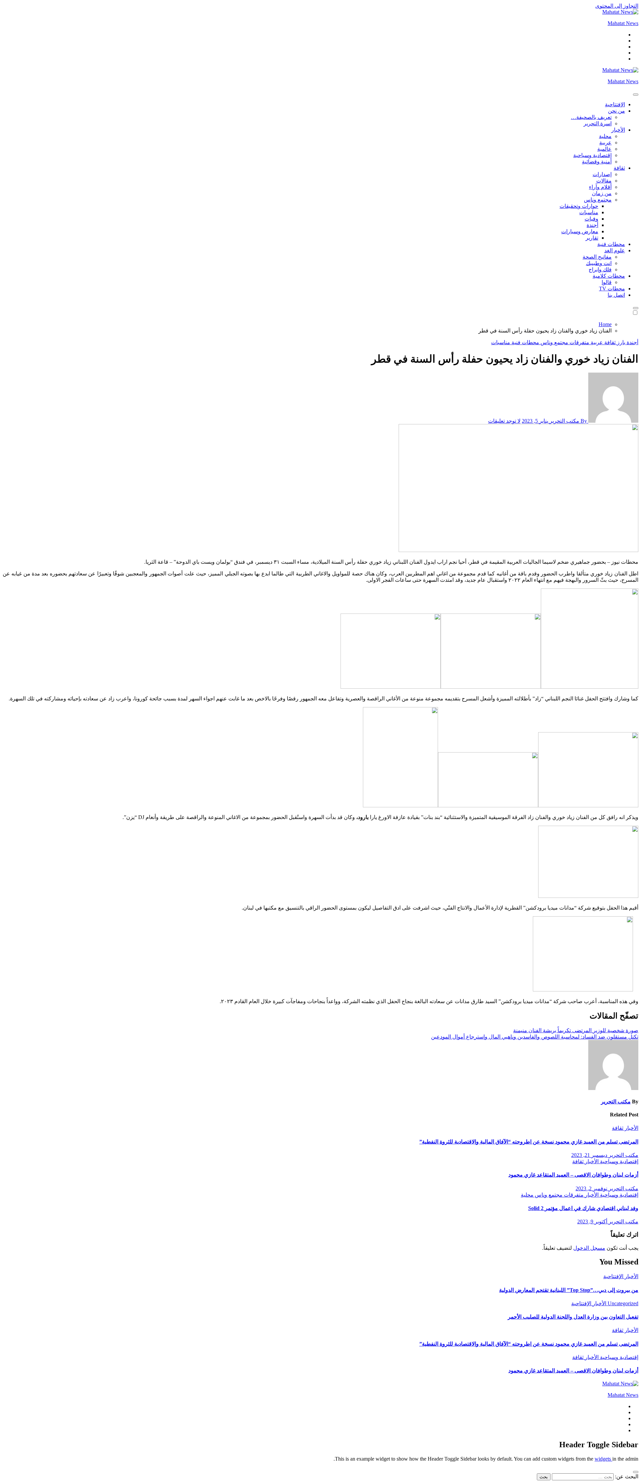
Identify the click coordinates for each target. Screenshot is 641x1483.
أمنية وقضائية (597, 161)
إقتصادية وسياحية (592, 155)
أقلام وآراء (600, 187)
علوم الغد (614, 250)
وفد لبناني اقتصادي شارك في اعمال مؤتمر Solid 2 (583, 1208)
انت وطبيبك (599, 263)
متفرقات (578, 342)
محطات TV (612, 288)
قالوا (607, 282)
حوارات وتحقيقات (579, 206)
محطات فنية (611, 244)
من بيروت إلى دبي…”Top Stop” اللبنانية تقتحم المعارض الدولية (568, 1290)
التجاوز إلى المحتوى (616, 6)
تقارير (592, 238)
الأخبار (618, 130)
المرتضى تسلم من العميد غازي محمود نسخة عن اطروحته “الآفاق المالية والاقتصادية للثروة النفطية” (528, 1141)
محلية (605, 136)
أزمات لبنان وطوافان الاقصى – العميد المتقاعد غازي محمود (573, 1175)
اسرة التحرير (598, 123)
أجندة (592, 225)
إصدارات (602, 174)
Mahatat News (623, 23)
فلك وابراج (600, 269)
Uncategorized (622, 1303)
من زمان (602, 193)
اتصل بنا (616, 295)
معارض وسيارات (579, 231)
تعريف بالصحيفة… (591, 117)
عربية (605, 142)
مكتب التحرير (616, 1101)
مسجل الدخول (589, 1248)
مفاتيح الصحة (597, 257)
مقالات (604, 180)
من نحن (616, 111)
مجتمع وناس (598, 200)
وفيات (591, 219)
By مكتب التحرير (568, 421)
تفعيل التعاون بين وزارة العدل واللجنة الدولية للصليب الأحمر (573, 1317)
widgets (603, 1459)
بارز (620, 342)
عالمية (604, 149)
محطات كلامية (609, 276)
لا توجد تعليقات (504, 421)
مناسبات (588, 212)
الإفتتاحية (615, 104)
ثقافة (619, 168)
